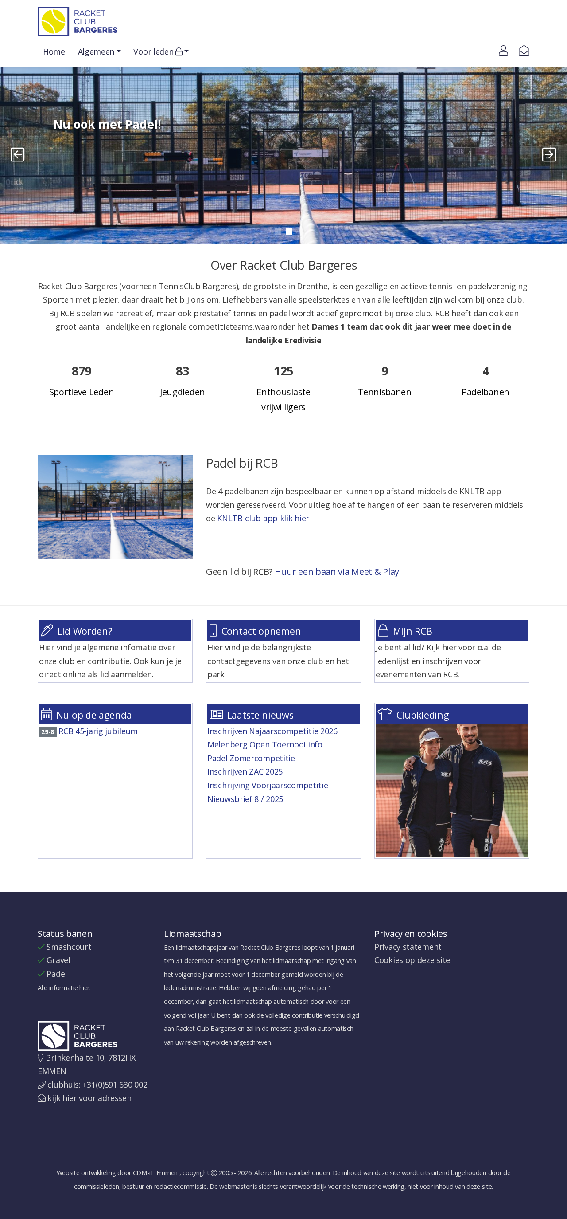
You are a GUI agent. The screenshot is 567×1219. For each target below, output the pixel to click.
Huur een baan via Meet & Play (337, 572)
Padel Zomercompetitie (252, 758)
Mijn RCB (412, 631)
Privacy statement (408, 946)
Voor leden (154, 51)
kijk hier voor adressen (89, 1098)
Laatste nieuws (260, 714)
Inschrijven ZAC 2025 (246, 771)
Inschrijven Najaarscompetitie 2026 (273, 731)
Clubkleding (422, 714)
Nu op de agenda (94, 714)
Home (54, 51)
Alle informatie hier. (64, 987)
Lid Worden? (85, 631)
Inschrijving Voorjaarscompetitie (268, 785)
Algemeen (96, 51)
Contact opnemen (261, 631)
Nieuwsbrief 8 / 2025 (246, 799)
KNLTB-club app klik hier (263, 518)
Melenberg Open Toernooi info (265, 744)
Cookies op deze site (412, 960)
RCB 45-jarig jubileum (89, 731)
